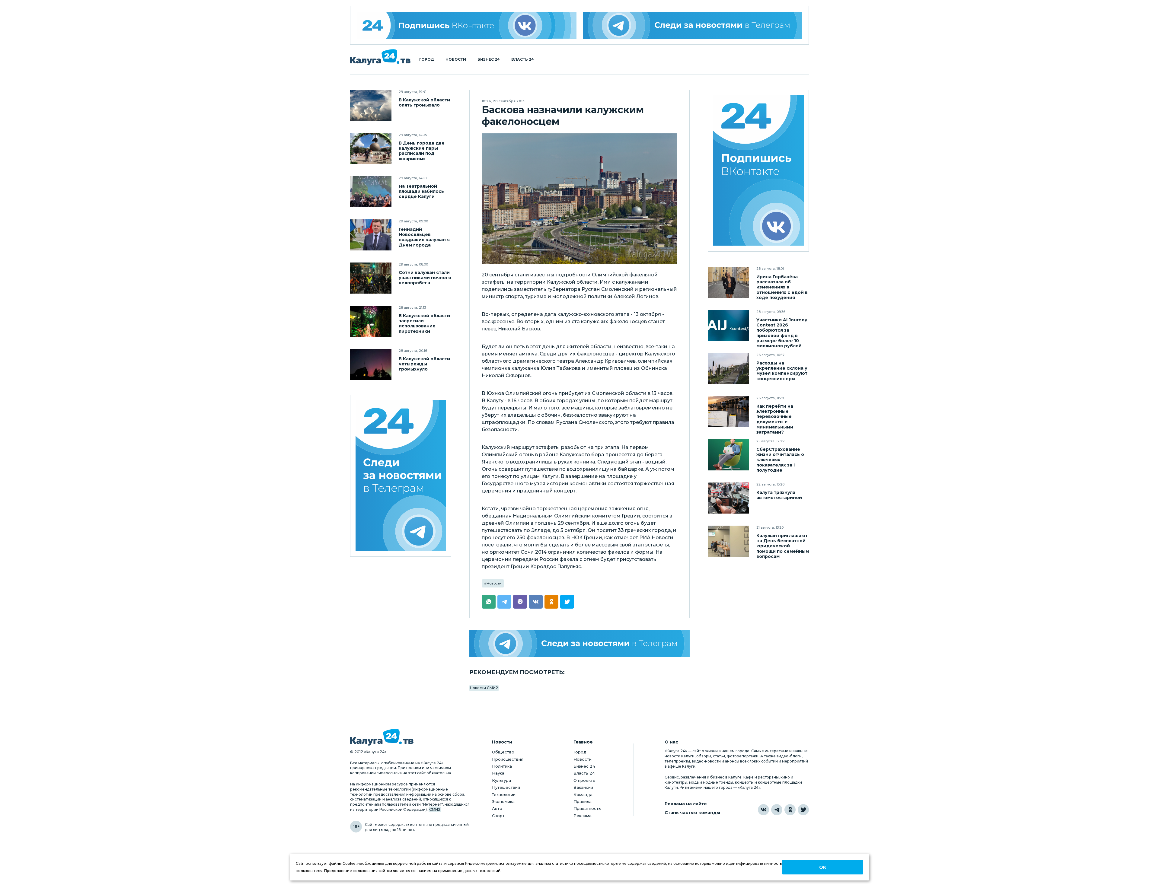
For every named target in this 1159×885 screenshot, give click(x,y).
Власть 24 (522, 59)
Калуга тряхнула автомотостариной (779, 495)
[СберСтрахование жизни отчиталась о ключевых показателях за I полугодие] (728, 454)
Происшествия (507, 759)
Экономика (503, 801)
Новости (455, 59)
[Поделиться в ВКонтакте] (536, 602)
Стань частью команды (692, 812)
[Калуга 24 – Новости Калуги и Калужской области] (380, 57)
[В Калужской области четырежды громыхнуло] (370, 364)
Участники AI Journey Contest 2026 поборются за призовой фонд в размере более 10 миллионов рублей (781, 332)
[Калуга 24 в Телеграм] (401, 476)
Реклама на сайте (686, 804)
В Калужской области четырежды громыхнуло (424, 364)
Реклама (582, 815)
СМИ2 (434, 809)
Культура (501, 780)
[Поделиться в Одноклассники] (551, 602)
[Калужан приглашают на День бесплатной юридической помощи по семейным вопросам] (728, 541)
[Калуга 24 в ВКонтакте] (763, 809)
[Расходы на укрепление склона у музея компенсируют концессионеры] (728, 368)
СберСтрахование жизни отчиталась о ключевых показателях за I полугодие (780, 460)
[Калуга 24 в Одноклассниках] (790, 809)
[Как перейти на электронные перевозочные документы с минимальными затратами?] (728, 411)
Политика (502, 766)
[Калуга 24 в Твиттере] (803, 809)
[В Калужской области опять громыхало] (370, 105)
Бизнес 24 (488, 59)
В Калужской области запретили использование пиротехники (424, 323)
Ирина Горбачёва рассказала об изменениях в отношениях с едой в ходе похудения (782, 287)
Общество (503, 752)
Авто (497, 808)
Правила (582, 801)
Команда (582, 794)
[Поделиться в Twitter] (567, 602)
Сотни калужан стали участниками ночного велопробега (425, 277)
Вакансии (583, 787)
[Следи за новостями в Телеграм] (693, 25)
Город (426, 59)
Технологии (504, 794)
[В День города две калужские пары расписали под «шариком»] (370, 148)
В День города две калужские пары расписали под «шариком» (422, 151)
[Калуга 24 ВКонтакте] (466, 25)
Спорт (498, 815)
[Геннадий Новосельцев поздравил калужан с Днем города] (370, 234)
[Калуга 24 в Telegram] (776, 809)
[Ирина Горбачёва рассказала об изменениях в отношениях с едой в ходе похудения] (728, 282)
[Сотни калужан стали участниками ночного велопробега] (370, 278)
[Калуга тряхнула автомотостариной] (728, 498)
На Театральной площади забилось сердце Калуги (421, 191)
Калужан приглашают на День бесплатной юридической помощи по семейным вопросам (782, 546)
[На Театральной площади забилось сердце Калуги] (370, 191)
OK (822, 867)
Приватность (587, 808)
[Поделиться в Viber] (520, 602)
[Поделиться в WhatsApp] (489, 602)
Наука (498, 773)
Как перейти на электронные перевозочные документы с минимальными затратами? (774, 419)
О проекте (584, 780)
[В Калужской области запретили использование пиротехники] (370, 321)
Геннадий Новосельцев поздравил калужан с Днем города (424, 237)
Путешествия (506, 787)
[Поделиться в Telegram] (504, 602)
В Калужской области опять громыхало (424, 102)
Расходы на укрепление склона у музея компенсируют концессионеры (781, 371)
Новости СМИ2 (484, 688)
